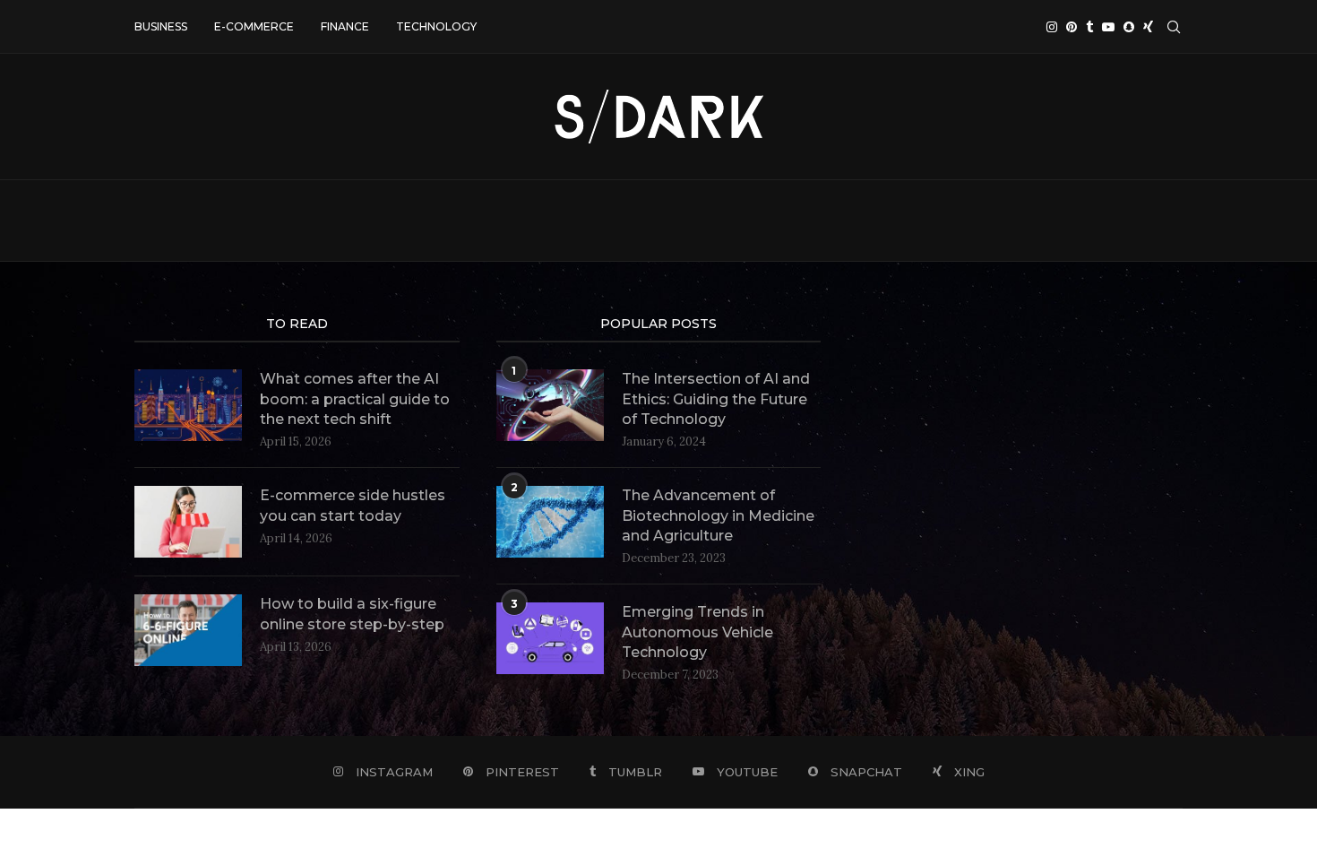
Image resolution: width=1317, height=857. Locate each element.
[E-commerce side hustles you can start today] (188, 522)
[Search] (1174, 27)
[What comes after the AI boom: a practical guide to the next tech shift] (188, 405)
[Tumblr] (1089, 27)
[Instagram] (1051, 27)
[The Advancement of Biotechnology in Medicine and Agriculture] (550, 522)
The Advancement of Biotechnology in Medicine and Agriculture (718, 515)
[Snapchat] (1128, 27)
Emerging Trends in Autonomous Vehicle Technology (697, 632)
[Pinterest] (1071, 27)
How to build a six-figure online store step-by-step (352, 613)
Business (160, 26)
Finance (345, 26)
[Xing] (1148, 27)
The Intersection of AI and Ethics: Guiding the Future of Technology (716, 399)
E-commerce (254, 26)
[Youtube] (1108, 27)
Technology (436, 26)
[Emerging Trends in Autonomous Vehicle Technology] (550, 638)
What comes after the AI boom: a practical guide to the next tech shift (355, 399)
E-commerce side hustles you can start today (352, 505)
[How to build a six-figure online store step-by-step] (188, 630)
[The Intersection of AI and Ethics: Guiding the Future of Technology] (550, 405)
